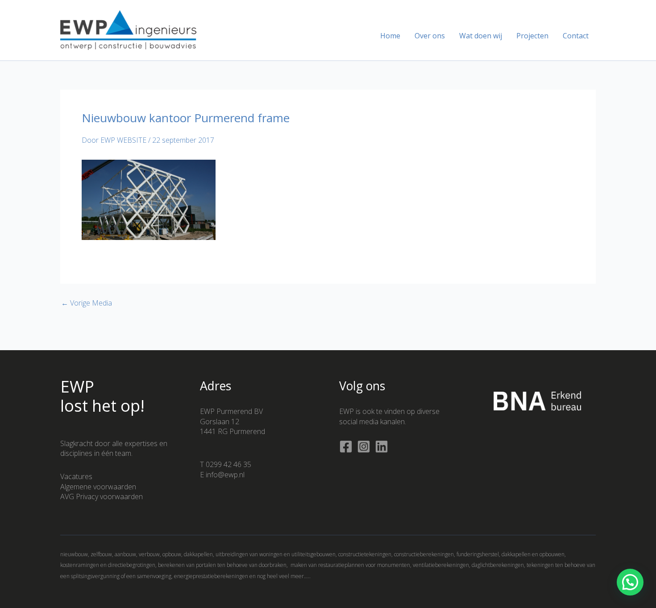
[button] (630, 582)
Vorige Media (86, 302)
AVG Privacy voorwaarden (101, 496)
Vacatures (76, 476)
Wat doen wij (480, 36)
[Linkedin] (381, 446)
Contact (576, 36)
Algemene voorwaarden (98, 487)
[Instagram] (363, 446)
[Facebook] (346, 446)
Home (390, 36)
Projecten (532, 36)
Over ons (430, 36)
